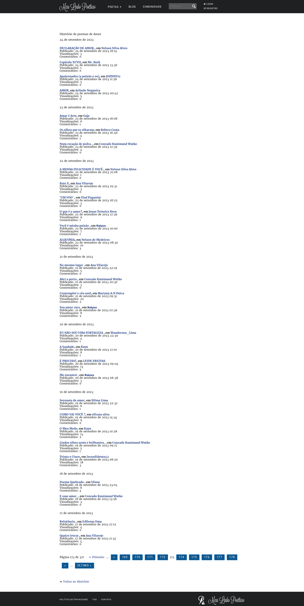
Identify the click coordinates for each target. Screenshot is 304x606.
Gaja (86, 115)
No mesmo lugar (72, 265)
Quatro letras (69, 535)
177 (219, 557)
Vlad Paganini (91, 197)
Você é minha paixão (75, 225)
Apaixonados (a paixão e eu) (79, 76)
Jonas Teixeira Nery (103, 211)
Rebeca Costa (110, 130)
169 (125, 557)
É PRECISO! (68, 361)
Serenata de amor (72, 400)
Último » (84, 565)
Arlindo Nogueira (87, 90)
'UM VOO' (67, 197)
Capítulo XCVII (70, 62)
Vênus (95, 482)
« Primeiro (96, 557)
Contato (106, 599)
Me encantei (69, 375)
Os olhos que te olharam (77, 130)
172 (163, 557)
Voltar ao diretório (76, 581)
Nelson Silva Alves (114, 48)
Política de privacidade (74, 599)
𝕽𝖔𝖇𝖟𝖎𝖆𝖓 (101, 225)
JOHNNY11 (113, 76)
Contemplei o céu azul (75, 293)
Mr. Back (94, 62)
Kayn (84, 347)
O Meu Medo (68, 428)
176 (207, 557)
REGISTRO (212, 8)
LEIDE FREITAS (94, 361)
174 (181, 557)
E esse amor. (69, 496)
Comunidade (152, 6)
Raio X (64, 183)
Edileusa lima (92, 521)
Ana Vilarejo (84, 183)
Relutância (68, 521)
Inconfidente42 (98, 456)
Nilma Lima (99, 400)
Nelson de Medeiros (95, 239)
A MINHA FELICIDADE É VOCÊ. (82, 169)
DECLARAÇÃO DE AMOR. (77, 48)
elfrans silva (100, 414)
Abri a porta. (68, 279)
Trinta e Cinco (70, 456)
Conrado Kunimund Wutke (118, 144)
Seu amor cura (70, 307)
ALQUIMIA (67, 239)
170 (137, 557)
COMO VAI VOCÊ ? (72, 414)
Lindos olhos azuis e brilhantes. (83, 442)
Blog (132, 6)
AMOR (64, 90)
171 (150, 557)
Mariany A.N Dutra (111, 293)
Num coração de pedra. (76, 144)
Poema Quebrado (72, 482)
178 (232, 557)
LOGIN (209, 4)
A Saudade (67, 347)
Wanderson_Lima (123, 332)
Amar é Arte (68, 115)
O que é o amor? (71, 211)
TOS (94, 599)
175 (194, 557)
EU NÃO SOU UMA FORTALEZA (82, 332)
